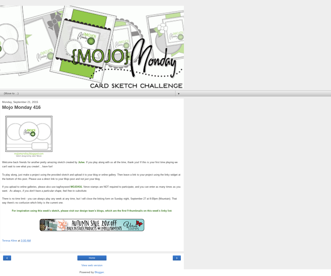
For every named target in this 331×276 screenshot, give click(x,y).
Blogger (99, 272)
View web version (91, 265)
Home (92, 258)
